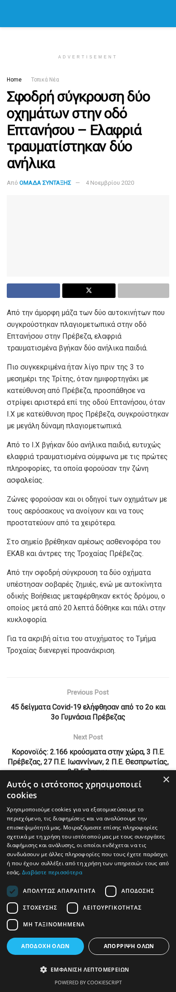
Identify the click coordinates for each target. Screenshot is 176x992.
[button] (88, 969)
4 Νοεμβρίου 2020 (110, 182)
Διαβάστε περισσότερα (52, 872)
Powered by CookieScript (88, 982)
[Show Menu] (10, 13)
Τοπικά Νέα (45, 80)
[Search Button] (165, 13)
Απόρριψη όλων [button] (129, 946)
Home (14, 80)
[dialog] (88, 881)
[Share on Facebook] (33, 290)
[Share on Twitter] (89, 290)
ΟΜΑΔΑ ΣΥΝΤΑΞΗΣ (45, 182)
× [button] (165, 779)
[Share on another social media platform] (143, 290)
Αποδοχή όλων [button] (45, 946)
